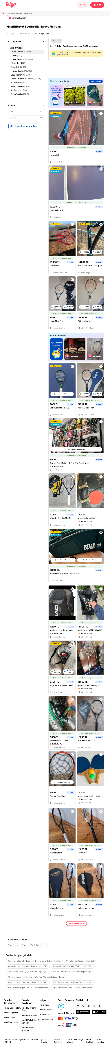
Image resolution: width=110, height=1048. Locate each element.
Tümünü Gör (96, 81)
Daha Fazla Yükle (76, 923)
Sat (99, 4)
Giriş (82, 4)
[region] (76, 95)
